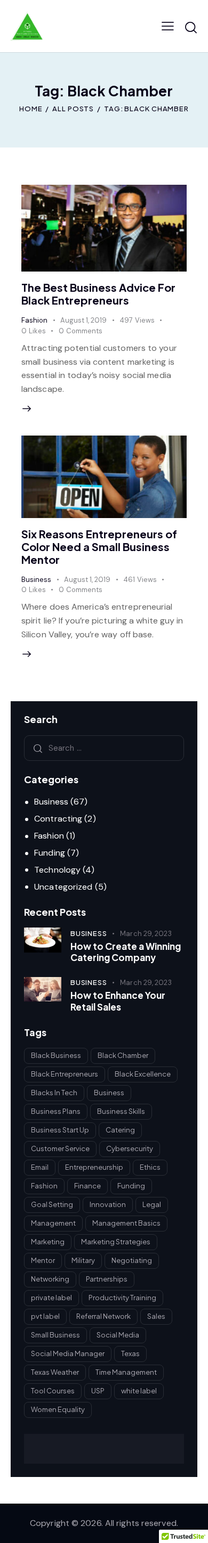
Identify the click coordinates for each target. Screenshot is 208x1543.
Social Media (118, 1335)
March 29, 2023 (145, 933)
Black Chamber (123, 1055)
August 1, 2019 (83, 320)
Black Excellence (143, 1074)
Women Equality (58, 1409)
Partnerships (106, 1279)
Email (40, 1167)
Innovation (108, 1204)
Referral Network (103, 1316)
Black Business (56, 1055)
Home (31, 108)
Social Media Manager (68, 1353)
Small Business (55, 1335)
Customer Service (60, 1148)
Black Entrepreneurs (64, 1074)
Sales (156, 1316)
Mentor (43, 1260)
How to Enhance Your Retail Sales (117, 1001)
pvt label (45, 1316)
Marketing (48, 1241)
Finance (87, 1185)
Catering (120, 1130)
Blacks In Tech (54, 1092)
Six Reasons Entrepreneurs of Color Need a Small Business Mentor (99, 546)
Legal (151, 1204)
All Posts (73, 108)
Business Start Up (60, 1130)
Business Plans (56, 1111)
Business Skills (121, 1111)
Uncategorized (63, 886)
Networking (50, 1279)
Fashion (34, 320)
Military (83, 1260)
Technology (57, 869)
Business (36, 579)
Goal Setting (52, 1204)
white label (139, 1390)
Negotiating (131, 1260)
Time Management (126, 1372)
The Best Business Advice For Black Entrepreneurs (98, 294)
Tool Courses (53, 1390)
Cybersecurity (129, 1148)
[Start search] (191, 28)
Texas (130, 1353)
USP (98, 1390)
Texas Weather (55, 1372)
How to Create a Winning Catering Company (125, 952)
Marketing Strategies (115, 1241)
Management (53, 1223)
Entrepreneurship (94, 1167)
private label (51, 1297)
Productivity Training (122, 1297)
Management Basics (126, 1223)
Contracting (58, 818)
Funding (49, 852)
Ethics (150, 1167)
